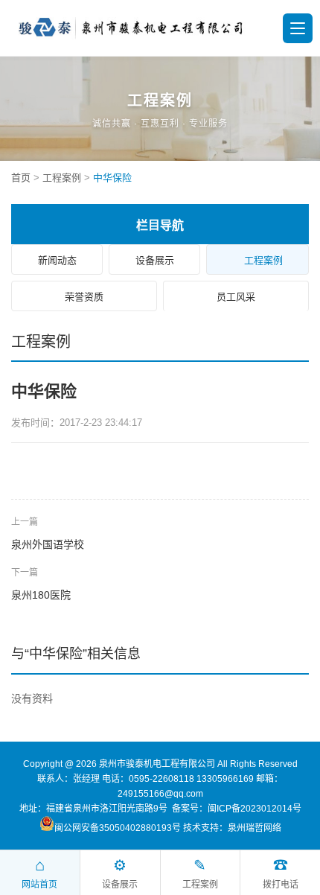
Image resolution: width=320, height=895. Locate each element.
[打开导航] (298, 28)
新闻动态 (57, 260)
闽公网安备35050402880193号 (117, 828)
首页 (21, 177)
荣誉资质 (84, 296)
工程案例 (61, 177)
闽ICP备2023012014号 (254, 808)
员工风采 (236, 296)
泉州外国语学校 (47, 544)
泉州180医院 (41, 595)
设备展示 (154, 260)
